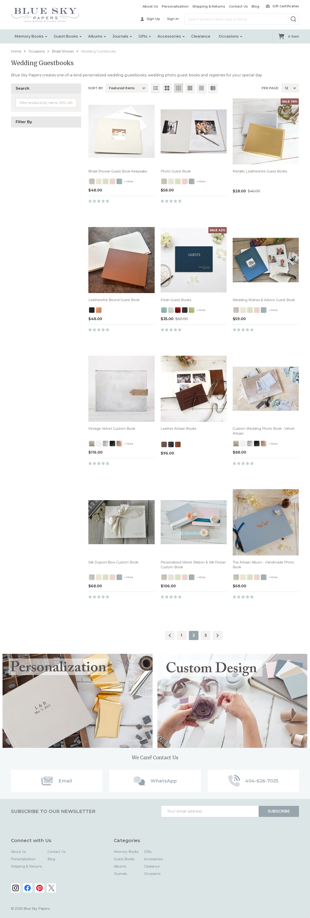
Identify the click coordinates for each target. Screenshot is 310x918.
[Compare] (151, 211)
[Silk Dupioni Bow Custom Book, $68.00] (121, 522)
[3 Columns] (178, 88)
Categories (127, 840)
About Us (150, 6)
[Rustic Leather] (164, 444)
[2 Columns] (167, 88)
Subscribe (279, 811)
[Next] (217, 635)
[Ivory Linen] (98, 181)
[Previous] (170, 635)
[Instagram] (15, 888)
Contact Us (238, 6)
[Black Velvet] (112, 443)
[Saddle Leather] (178, 444)
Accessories (169, 36)
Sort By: (95, 88)
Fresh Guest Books (176, 300)
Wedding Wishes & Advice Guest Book (264, 300)
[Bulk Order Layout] (213, 88)
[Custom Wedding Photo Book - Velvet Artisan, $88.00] (266, 389)
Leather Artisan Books (178, 429)
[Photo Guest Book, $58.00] (194, 131)
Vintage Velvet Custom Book (111, 429)
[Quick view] (141, 211)
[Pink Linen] (112, 181)
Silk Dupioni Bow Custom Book (113, 562)
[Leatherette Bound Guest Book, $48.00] (121, 260)
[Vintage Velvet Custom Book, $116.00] (121, 389)
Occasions (229, 36)
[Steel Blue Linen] (119, 181)
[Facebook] (27, 888)
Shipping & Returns (208, 6)
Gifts (142, 36)
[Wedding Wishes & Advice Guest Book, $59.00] (266, 260)
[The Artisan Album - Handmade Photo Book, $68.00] (266, 522)
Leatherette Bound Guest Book (114, 300)
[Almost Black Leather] (171, 444)
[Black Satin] (185, 310)
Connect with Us (31, 840)
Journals (120, 36)
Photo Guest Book (176, 171)
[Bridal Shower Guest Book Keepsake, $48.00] (121, 131)
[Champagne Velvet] (92, 443)
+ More (128, 181)
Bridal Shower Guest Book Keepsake (117, 171)
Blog (255, 6)
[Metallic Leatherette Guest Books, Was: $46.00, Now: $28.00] (266, 131)
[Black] (92, 310)
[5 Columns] (201, 88)
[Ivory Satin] (171, 310)
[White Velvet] (98, 443)
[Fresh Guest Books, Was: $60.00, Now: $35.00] (194, 260)
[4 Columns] (190, 88)
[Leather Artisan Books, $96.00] (194, 389)
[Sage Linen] (105, 181)
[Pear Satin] (191, 310)
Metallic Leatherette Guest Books (260, 171)
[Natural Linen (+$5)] (92, 181)
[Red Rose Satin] (178, 310)
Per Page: (270, 88)
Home (16, 51)
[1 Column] (155, 88)
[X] (51, 888)
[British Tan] (98, 310)
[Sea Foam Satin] (164, 310)
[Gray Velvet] (105, 443)
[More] (46, 36)
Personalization (175, 6)
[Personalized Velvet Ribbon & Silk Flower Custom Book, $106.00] (194, 522)
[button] (78, 701)
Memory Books (29, 36)
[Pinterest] (39, 888)
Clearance (200, 36)
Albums (95, 36)
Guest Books (66, 36)
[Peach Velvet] (119, 443)
